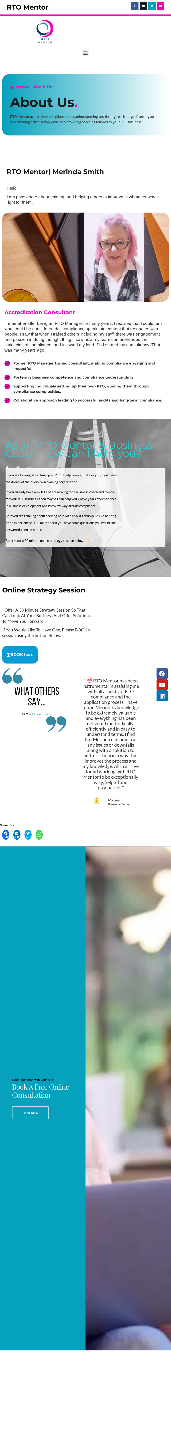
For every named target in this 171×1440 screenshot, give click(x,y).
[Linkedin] (152, 6)
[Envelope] (160, 6)
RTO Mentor (28, 7)
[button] (85, 52)
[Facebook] (162, 673)
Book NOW (30, 1113)
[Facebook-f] (135, 6)
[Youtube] (143, 6)
